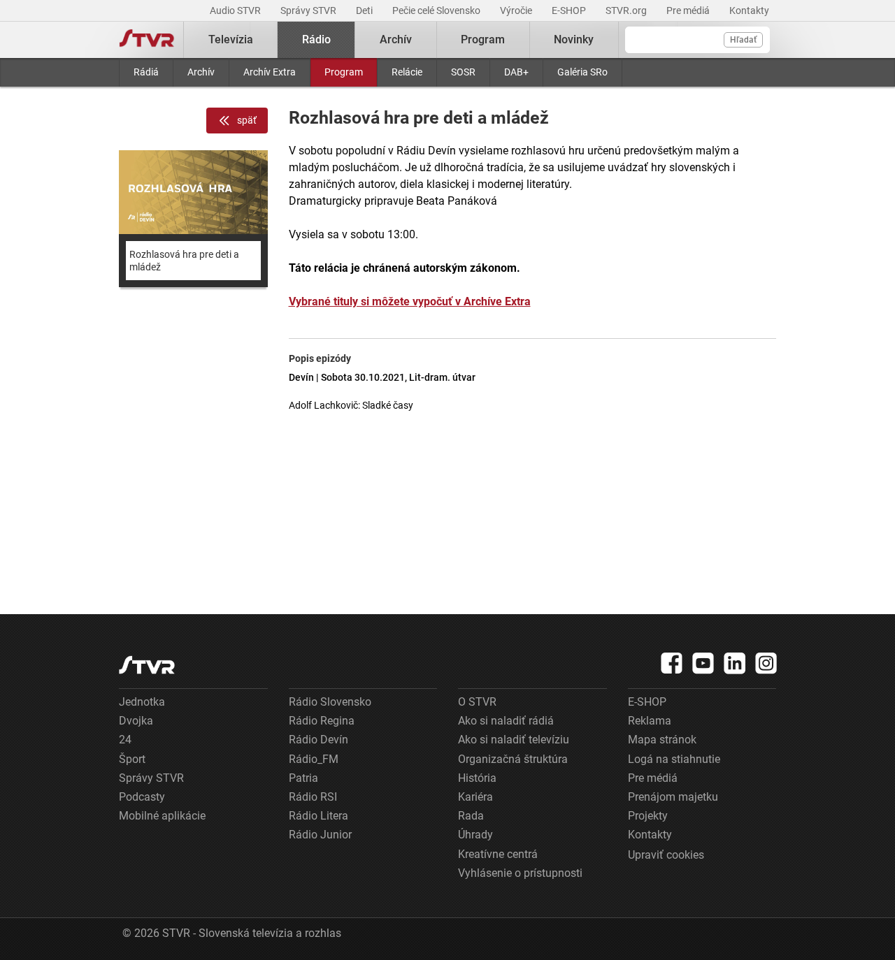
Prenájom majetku (673, 796)
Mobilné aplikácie (162, 815)
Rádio (316, 39)
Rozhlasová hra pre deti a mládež (184, 260)
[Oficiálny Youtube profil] (703, 663)
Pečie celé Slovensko (437, 10)
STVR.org (627, 10)
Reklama (649, 720)
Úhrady (475, 834)
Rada (471, 815)
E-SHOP (570, 10)
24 (125, 739)
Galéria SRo (582, 72)
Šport (132, 759)
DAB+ (516, 72)
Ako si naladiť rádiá (506, 720)
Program (343, 72)
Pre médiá (689, 10)
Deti (365, 10)
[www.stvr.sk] (147, 664)
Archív (201, 72)
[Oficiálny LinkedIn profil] (735, 663)
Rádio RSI (313, 796)
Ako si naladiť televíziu (513, 739)
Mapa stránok (662, 739)
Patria (303, 778)
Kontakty (749, 10)
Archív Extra (269, 72)
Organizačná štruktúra (513, 759)
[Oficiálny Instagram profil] (766, 663)
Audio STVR (236, 10)
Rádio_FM (313, 759)
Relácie (407, 72)
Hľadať (743, 40)
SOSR (463, 72)
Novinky (574, 39)
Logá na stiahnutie (674, 759)
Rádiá (146, 72)
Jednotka (142, 701)
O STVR (477, 701)
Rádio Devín (318, 739)
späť (247, 120)
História (477, 778)
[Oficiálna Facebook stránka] (672, 663)
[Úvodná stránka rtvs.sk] (147, 39)
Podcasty (142, 796)
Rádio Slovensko (330, 701)
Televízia (230, 39)
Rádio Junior (320, 834)
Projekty (648, 815)
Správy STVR (309, 10)
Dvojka (136, 720)
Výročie (517, 10)
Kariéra (475, 796)
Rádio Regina (322, 720)
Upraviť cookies (666, 854)
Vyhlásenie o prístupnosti (520, 873)
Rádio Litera (318, 815)
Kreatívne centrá (498, 854)
